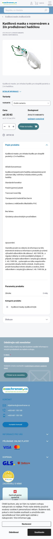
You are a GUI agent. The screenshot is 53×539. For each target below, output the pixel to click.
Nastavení (26, 524)
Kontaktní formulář (15, 424)
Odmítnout (14, 532)
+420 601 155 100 (15, 410)
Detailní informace (11, 91)
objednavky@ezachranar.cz (19, 405)
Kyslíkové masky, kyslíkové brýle (23, 307)
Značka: (10, 35)
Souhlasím (39, 532)
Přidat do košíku (26, 127)
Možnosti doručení (36, 119)
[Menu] (50, 3)
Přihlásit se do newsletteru (16, 375)
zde (28, 518)
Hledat (45, 10)
